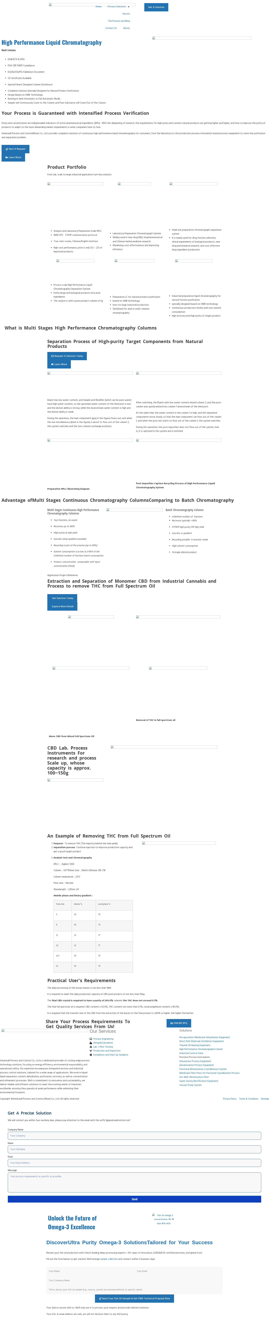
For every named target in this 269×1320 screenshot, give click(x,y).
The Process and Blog (119, 21)
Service (126, 13)
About (126, 28)
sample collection (109, 1259)
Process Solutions (117, 6)
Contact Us (111, 28)
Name (10, 1143)
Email (10, 1156)
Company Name (15, 1129)
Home (98, 6)
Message (12, 1170)
